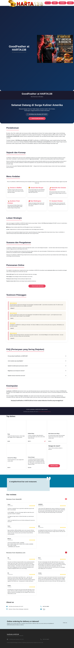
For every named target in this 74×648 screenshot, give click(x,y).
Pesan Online (41, 411)
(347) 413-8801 (46, 606)
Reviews (62, 2)
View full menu (54, 465)
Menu (54, 2)
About (70, 2)
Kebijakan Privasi (47, 411)
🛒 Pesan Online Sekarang (37, 118)
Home (47, 2)
